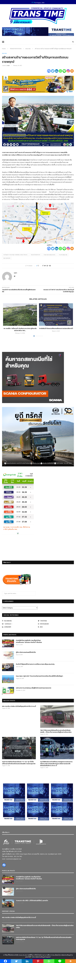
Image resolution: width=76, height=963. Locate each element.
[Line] (64, 71)
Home (4, 49)
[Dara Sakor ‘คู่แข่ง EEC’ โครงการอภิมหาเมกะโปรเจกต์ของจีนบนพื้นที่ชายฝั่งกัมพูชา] (8, 679)
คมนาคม (28, 49)
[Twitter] (52, 71)
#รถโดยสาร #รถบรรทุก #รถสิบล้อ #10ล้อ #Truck (15, 254)
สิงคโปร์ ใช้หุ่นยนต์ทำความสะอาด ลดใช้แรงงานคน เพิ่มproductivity (35, 664)
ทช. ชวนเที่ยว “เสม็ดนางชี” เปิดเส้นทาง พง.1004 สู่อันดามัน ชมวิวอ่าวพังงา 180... (20, 329)
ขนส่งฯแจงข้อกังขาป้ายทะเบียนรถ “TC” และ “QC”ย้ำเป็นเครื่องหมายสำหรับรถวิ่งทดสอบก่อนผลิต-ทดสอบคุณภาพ (18, 763)
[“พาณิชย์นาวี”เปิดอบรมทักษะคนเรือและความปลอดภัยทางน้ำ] (56, 314)
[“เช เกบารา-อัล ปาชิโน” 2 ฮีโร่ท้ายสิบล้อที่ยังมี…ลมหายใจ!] (8, 904)
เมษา (8, 65)
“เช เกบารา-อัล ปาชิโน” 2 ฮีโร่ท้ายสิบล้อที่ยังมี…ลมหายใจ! (32, 901)
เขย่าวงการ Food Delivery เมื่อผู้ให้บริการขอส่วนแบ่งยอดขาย (33, 688)
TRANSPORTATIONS (16, 49)
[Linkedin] (56, 71)
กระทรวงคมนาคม (63, 254)
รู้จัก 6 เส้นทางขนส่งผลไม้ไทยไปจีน (26, 652)
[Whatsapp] (60, 71)
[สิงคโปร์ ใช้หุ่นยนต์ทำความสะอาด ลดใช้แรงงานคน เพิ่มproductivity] (8, 667)
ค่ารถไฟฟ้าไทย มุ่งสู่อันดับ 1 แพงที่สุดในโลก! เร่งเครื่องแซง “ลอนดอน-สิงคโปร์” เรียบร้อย (29, 641)
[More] (72, 71)
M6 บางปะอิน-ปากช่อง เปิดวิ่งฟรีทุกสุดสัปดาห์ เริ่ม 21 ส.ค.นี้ (19, 706)
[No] (74, 958)
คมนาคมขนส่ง (6, 258)
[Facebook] (49, 71)
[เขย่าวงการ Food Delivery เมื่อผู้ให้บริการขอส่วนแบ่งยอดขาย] (8, 691)
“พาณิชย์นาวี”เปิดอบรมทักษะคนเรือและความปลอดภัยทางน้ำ (56, 328)
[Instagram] (68, 71)
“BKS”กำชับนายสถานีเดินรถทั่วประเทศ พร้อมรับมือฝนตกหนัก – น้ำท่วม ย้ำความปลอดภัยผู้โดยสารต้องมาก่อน (55, 731)
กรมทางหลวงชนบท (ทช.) (49, 254)
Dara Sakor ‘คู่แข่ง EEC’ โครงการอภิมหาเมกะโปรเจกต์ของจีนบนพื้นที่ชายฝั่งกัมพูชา (39, 676)
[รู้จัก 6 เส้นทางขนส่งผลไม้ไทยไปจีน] (8, 655)
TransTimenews (35, 254)
